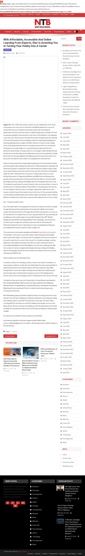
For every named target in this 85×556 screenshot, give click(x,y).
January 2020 (67, 369)
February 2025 (67, 203)
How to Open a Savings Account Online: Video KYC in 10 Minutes (71, 65)
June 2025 (66, 187)
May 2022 (66, 330)
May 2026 (66, 145)
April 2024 (66, 241)
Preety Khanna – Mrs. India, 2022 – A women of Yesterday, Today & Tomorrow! (11, 336)
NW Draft (66, 419)
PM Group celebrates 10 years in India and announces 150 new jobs (49, 352)
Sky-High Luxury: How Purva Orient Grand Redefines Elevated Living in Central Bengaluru (72, 55)
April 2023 (66, 288)
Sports (65, 431)
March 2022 (67, 338)
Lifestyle (38, 14)
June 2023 (66, 280)
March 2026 (67, 153)
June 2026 (66, 141)
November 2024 (68, 214)
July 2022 (66, 322)
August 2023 (67, 272)
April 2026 (66, 149)
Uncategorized (68, 438)
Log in (65, 454)
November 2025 (68, 168)
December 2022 (68, 303)
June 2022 (66, 326)
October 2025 (67, 172)
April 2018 (66, 372)
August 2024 (67, 226)
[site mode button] (76, 32)
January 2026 (67, 160)
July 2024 (66, 230)
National (31, 14)
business (14, 331)
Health (72, 14)
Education (55, 14)
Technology (67, 435)
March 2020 (67, 361)
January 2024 (67, 253)
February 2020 (67, 365)
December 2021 (68, 349)
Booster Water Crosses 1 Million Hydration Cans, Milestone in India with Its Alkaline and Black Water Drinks (30, 365)
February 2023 (67, 295)
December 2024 (68, 210)
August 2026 (67, 133)
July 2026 (66, 137)
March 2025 (67, 199)
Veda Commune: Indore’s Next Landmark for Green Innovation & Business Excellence (71, 110)
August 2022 (67, 318)
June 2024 (66, 234)
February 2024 (67, 249)
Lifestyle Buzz (67, 408)
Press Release (64, 14)
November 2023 (68, 261)
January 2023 (67, 299)
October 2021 (67, 357)
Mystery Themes (22, 551)
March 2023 (67, 291)
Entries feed (67, 458)
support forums (46, 6)
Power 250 (66, 423)
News (65, 415)
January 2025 (67, 207)
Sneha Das (21, 53)
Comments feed (68, 462)
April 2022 (66, 334)
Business (23, 14)
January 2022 (67, 345)
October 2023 (67, 264)
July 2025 (66, 183)
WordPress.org (68, 466)
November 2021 (68, 353)
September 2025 (68, 176)
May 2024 (66, 237)
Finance (65, 396)
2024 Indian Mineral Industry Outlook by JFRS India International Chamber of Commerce (11, 362)
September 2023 (68, 268)
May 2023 (66, 284)
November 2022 (68, 307)
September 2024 (68, 222)
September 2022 (68, 315)
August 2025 (67, 180)
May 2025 (66, 191)
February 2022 (67, 342)
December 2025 (68, 164)
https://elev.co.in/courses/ (47, 232)
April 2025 (66, 195)
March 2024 (67, 245)
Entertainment (46, 14)
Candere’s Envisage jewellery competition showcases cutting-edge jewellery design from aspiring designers (52, 336)
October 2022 (67, 311)
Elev (4, 207)
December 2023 (68, 257)
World (65, 442)
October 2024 (67, 218)
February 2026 (67, 156)
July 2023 (66, 276)
